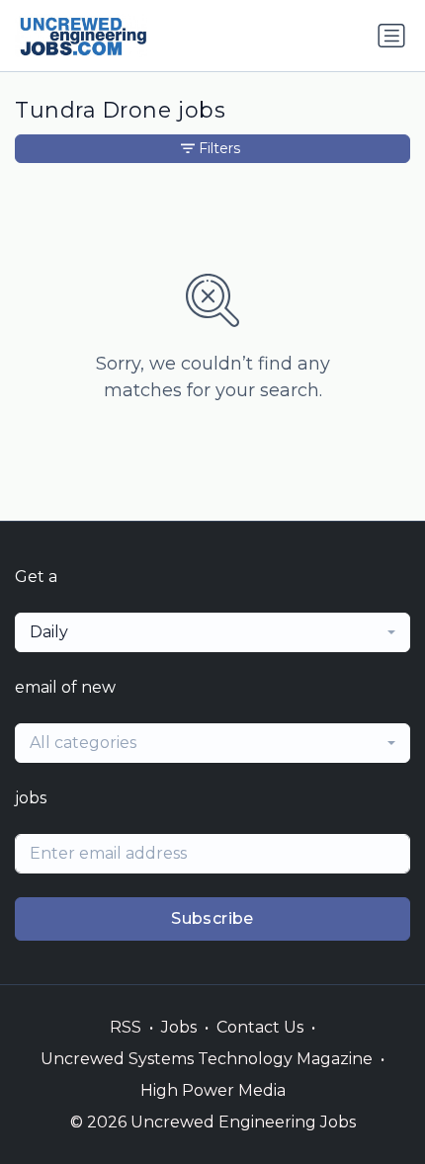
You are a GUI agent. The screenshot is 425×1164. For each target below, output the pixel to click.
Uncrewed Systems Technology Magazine (207, 1058)
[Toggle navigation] (391, 35)
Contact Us (259, 1027)
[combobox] (212, 632)
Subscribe (212, 918)
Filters (219, 148)
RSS (125, 1027)
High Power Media (213, 1090)
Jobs (179, 1027)
